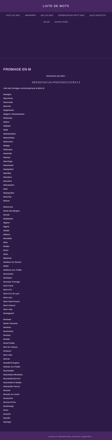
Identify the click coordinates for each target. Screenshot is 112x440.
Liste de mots (56, 6)
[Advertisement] (56, 41)
